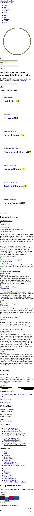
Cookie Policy (8, 460)
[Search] (1, 63)
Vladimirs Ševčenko (6, 261)
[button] (3, 213)
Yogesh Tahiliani (5, 273)
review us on (4, 228)
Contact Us (7, 10)
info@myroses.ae (5, 402)
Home (5, 5)
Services (6, 9)
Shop (5, 7)
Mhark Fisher (4, 319)
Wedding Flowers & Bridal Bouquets (15, 435)
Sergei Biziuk (4, 305)
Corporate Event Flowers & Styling (14, 433)
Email (2, 492)
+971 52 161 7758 (5, 399)
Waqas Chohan (4, 288)
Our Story (7, 455)
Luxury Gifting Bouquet (11, 428)
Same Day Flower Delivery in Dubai (15, 465)
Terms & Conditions (10, 462)
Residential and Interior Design (13, 431)
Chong (2, 351)
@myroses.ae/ (4, 374)
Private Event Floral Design (12, 430)
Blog (5, 12)
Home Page (23, 80)
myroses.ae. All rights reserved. (9, 505)
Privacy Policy (8, 458)
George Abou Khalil (6, 231)
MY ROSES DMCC (6, 221)
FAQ (5, 452)
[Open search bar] (1, 59)
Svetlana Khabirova (6, 331)
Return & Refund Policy (11, 464)
